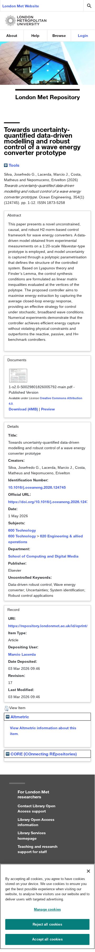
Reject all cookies (47, 924)
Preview (48, 409)
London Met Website (20, 6)
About (11, 35)
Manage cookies (47, 909)
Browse (59, 35)
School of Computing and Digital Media (43, 556)
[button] (6, 708)
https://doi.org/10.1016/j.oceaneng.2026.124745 (50, 501)
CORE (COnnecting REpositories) (43, 753)
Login (83, 35)
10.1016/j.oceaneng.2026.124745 (37, 487)
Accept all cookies (47, 939)
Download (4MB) (23, 409)
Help (35, 35)
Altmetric (19, 716)
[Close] (88, 871)
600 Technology (22, 530)
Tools (13, 165)
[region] (47, 906)
